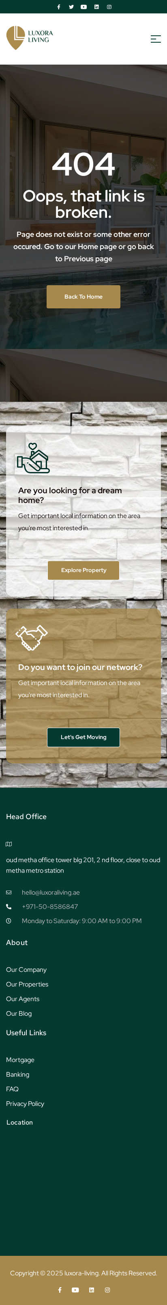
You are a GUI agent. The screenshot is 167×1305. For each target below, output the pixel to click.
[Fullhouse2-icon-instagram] (109, 6)
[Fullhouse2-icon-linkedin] (96, 6)
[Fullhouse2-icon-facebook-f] (58, 6)
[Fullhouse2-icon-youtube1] (83, 6)
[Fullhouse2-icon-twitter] (71, 6)
